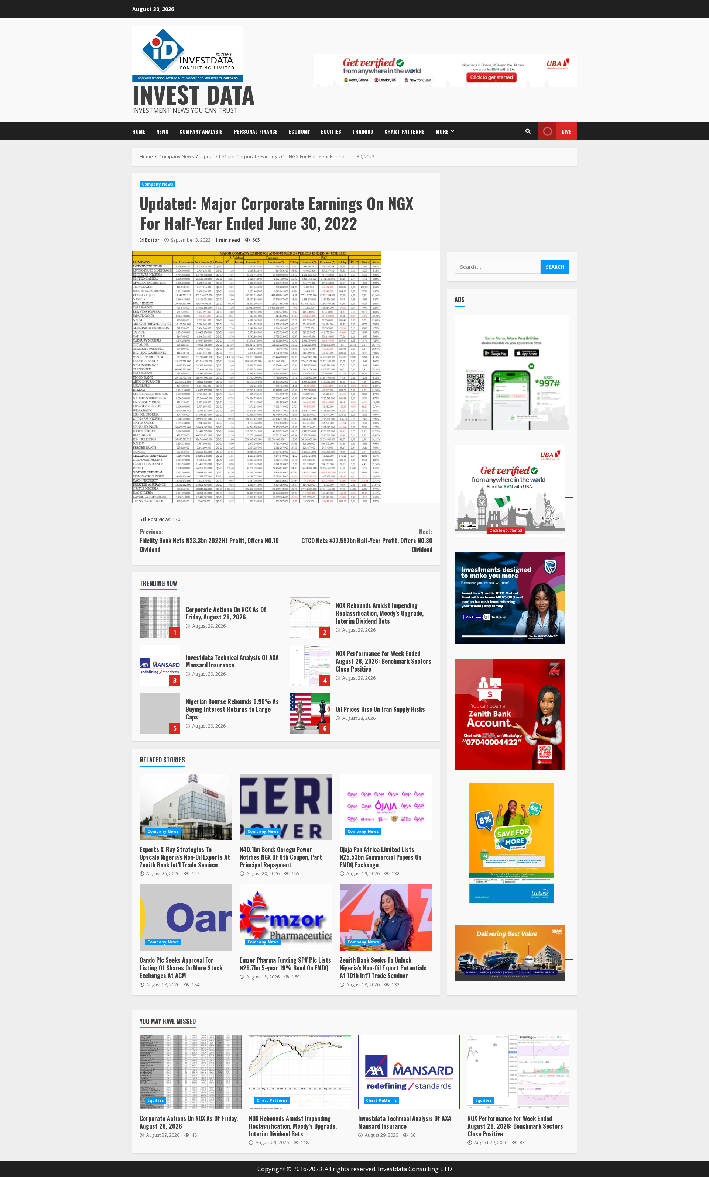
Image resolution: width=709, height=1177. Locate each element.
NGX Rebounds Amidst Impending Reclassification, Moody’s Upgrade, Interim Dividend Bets (310, 617)
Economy (299, 131)
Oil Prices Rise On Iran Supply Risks (310, 713)
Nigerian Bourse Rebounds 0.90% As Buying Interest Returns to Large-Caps (160, 713)
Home (138, 131)
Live (566, 131)
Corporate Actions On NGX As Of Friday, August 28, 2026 (160, 617)
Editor (152, 240)
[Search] (528, 131)
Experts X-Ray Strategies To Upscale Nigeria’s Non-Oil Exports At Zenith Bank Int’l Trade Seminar (186, 807)
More (442, 131)
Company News (157, 184)
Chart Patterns (404, 131)
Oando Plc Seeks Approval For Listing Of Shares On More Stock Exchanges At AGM (186, 917)
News (162, 131)
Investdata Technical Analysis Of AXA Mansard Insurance (160, 665)
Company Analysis (201, 131)
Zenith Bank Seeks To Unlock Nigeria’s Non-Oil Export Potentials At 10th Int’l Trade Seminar (386, 917)
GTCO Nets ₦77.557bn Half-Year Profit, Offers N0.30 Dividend (366, 540)
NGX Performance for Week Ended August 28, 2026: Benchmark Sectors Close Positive (310, 665)
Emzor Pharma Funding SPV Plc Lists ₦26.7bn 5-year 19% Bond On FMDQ (286, 917)
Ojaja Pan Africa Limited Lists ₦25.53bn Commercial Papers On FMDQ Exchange (386, 807)
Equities (331, 131)
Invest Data (193, 94)
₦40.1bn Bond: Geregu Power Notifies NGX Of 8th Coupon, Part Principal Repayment (286, 807)
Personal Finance (256, 131)
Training (362, 131)
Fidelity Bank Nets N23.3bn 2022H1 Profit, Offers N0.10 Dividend (209, 540)
